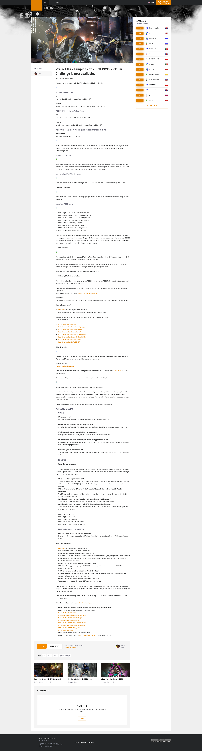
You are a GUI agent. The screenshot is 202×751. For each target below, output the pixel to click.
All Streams (152, 106)
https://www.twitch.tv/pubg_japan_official (72, 334)
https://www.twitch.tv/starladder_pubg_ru (72, 327)
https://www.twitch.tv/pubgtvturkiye (70, 329)
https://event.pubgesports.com (88, 293)
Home (46, 8)
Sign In (82, 718)
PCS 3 (55, 655)
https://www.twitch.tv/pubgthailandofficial (72, 337)
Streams (60, 8)
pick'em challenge (65, 655)
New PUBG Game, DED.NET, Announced (47, 679)
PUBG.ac (41, 743)
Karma (77, 742)
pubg (44, 655)
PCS (49, 655)
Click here (61, 309)
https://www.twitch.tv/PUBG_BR (69, 342)
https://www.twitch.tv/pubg (67, 324)
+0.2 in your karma (70, 647)
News (45, 2)
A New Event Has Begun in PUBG (112, 679)
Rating (83, 742)
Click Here (118, 371)
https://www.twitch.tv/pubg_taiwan (69, 339)
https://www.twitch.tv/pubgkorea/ (69, 332)
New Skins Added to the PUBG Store (80, 679)
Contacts (91, 742)
